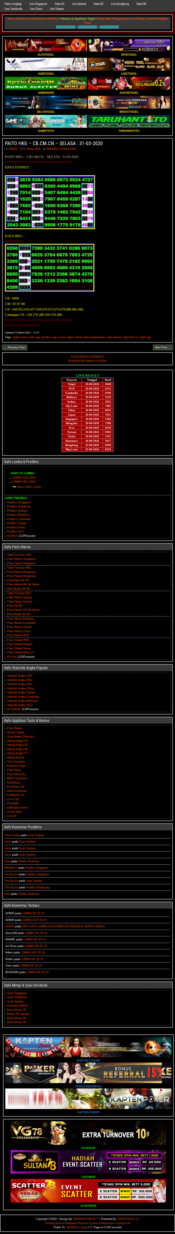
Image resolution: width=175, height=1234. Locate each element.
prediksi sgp (49, 337)
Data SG (59, 4)
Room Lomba (27, 18)
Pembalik (13, 803)
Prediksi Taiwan (16, 523)
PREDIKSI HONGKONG (61, 148)
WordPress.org (75, 1227)
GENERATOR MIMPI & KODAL (87, 361)
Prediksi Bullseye (28, 861)
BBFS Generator (17, 778)
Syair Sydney (36, 835)
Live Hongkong (120, 4)
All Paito (12, 656)
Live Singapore (38, 4)
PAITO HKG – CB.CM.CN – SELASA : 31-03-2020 (54, 143)
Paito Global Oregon (19, 644)
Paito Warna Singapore (21, 559)
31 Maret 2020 (32, 148)
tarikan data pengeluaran (89, 337)
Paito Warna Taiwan (19, 627)
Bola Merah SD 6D (18, 614)
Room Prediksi (48, 18)
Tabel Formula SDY (19, 593)
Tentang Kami (53, 1223)
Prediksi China (16, 527)
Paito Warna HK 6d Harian (23, 584)
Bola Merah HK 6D (18, 588)
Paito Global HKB (18, 640)
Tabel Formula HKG (19, 567)
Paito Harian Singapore (21, 563)
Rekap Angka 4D (17, 749)
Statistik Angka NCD (19, 705)
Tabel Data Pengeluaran (113, 18)
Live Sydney (79, 4)
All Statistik (14, 709)
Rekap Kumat (15, 757)
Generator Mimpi (17, 1005)
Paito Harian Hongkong (21, 576)
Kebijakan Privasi (75, 1223)
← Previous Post (14, 347)
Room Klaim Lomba (29, 486)
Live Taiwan (57, 8)
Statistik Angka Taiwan (21, 692)
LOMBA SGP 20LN (24, 477)
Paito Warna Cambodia (21, 622)
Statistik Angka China (20, 688)
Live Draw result (142, 18)
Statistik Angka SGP (20, 675)
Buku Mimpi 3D (16, 1018)
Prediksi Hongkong (18, 506)
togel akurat (113, 337)
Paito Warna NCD (18, 635)
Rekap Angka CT (17, 753)
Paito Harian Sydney (19, 601)
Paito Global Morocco (20, 652)
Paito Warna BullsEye (20, 618)
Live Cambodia (13, 8)
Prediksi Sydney (17, 510)
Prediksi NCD (15, 531)
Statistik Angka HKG (20, 680)
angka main (20, 337)
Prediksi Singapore (18, 502)
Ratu (7, 861)
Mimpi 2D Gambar (18, 1013)
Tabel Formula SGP (19, 554)
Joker (7, 841)
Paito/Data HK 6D (18, 580)
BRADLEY (11, 867)
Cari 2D (11, 816)
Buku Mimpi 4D (16, 1022)
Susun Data (14, 811)
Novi (7, 893)
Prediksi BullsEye (18, 514)
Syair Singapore (17, 993)
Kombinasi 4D (15, 786)
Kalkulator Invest (17, 807)
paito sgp (34, 337)
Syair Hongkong (17, 997)
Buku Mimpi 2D (16, 1009)
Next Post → (163, 347)
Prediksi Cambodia (18, 519)
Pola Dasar (14, 770)
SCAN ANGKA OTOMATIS (87, 356)
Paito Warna (14, 728)
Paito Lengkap (13, 4)
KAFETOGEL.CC (128, 1219)
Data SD (99, 4)
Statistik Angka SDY (19, 684)
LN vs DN (13, 799)
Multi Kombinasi (17, 790)
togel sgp (145, 337)
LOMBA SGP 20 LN (34, 920)
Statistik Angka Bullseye (22, 700)
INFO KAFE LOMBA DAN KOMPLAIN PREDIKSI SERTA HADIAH (63, 926)
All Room (12, 535)
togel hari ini (130, 337)
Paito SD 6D (14, 605)
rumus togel (65, 337)
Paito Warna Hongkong (21, 572)
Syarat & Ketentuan (101, 1223)
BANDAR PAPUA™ (86, 1219)
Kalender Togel (16, 765)
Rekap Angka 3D (17, 744)
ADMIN (12, 148)
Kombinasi (13, 782)
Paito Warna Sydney (19, 597)
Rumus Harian (16, 732)
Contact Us (123, 1223)
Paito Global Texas (19, 648)
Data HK (141, 4)
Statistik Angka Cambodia (23, 696)
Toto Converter (16, 761)
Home (11, 18)
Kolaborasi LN (15, 795)
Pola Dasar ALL (16, 774)
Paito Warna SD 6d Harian (23, 609)
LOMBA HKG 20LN (24, 481)
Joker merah (12, 835)
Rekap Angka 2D (17, 740)
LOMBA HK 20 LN (33, 913)
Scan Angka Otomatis (20, 736)
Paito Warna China (18, 631)
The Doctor (11, 874)
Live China (36, 8)
